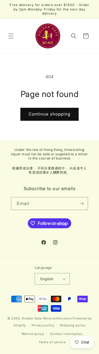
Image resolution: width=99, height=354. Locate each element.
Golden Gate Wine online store (47, 318)
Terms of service (52, 342)
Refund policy (33, 334)
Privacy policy (43, 325)
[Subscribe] (82, 203)
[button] (11, 36)
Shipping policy (73, 325)
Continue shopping (49, 114)
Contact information (66, 334)
